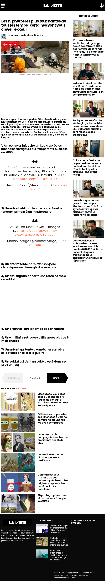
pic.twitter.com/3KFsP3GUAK (35, 179)
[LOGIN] (102, 5)
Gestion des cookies (79, 575)
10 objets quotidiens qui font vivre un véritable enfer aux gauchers (59, 541)
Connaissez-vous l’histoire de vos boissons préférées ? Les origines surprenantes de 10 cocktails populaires (53, 482)
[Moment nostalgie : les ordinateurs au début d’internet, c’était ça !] (42, 528)
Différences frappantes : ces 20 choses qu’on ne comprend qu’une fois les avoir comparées (53, 418)
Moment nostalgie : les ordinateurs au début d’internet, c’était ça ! (59, 529)
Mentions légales (61, 578)
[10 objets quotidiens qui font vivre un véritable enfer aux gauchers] (42, 541)
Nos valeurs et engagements (66, 573)
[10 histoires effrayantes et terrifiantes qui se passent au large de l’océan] (42, 553)
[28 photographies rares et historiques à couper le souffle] (18, 503)
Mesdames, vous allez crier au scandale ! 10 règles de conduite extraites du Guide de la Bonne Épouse (53, 399)
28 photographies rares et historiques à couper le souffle (52, 498)
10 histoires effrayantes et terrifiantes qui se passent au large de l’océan (58, 555)
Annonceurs (87, 573)
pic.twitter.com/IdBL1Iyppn (35, 234)
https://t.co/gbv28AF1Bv (38, 231)
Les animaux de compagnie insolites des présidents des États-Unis (53, 438)
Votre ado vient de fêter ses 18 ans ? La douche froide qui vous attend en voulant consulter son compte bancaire (88, 88)
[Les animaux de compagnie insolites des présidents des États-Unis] (18, 442)
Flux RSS (75, 578)
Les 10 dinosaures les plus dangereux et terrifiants (51, 457)
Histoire (21, 388)
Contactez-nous (61, 575)
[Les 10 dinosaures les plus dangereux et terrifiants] (18, 462)
